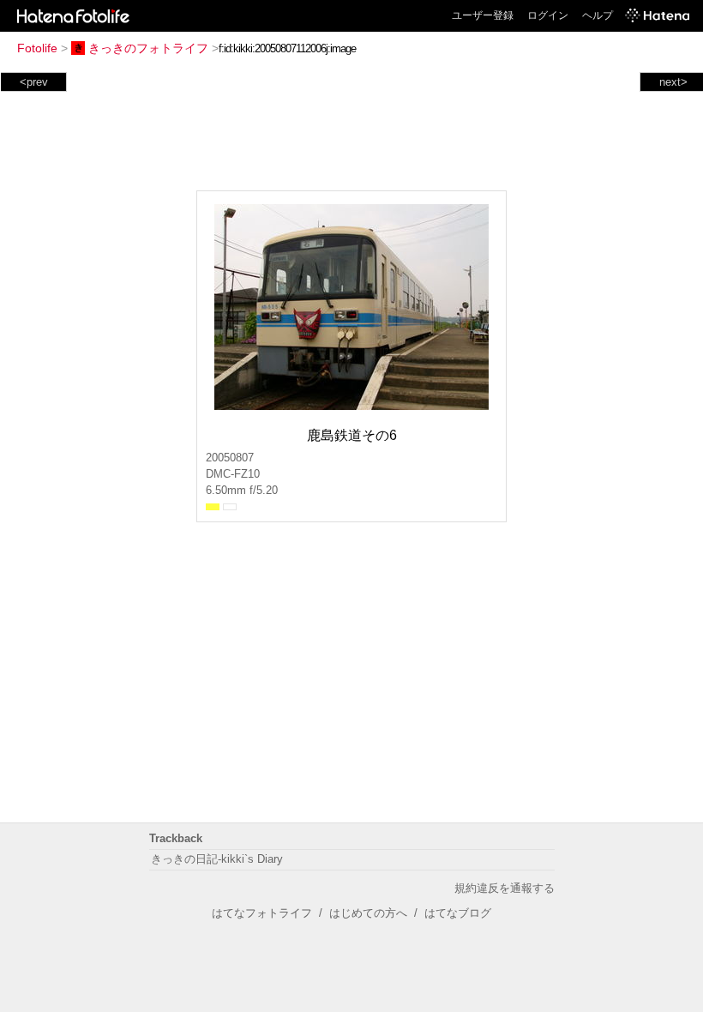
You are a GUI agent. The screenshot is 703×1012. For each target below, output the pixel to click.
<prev (34, 81)
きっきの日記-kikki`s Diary (217, 858)
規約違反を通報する (504, 888)
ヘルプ (597, 15)
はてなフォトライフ (262, 913)
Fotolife (37, 48)
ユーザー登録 (483, 15)
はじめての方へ (368, 913)
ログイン (547, 15)
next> (673, 81)
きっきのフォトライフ (148, 48)
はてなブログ (457, 913)
